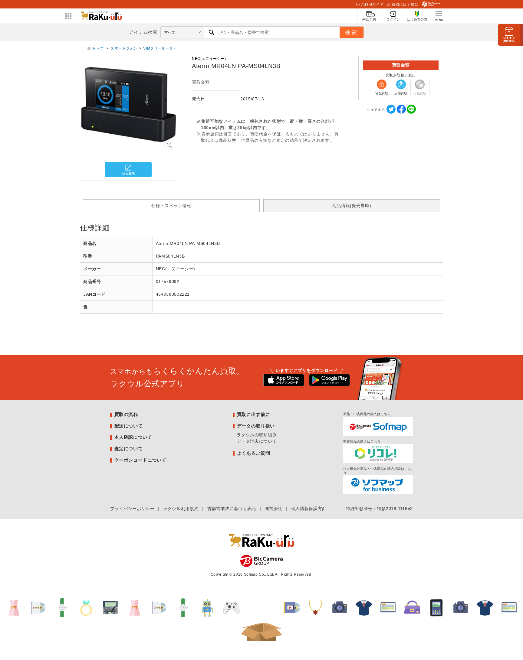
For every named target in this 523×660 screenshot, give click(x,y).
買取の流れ (126, 414)
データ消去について (257, 441)
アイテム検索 (143, 32)
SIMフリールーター (160, 48)
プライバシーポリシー (132, 508)
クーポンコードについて (140, 460)
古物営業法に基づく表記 (231, 508)
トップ (98, 48)
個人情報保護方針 (309, 508)
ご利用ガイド (372, 4)
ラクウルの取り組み (257, 434)
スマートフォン (123, 48)
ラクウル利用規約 (181, 508)
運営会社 (274, 508)
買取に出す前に (405, 4)
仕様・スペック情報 (171, 205)
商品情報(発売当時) (351, 205)
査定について (128, 448)
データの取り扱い (256, 425)
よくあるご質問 (253, 453)
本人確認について (133, 437)
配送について (128, 425)
